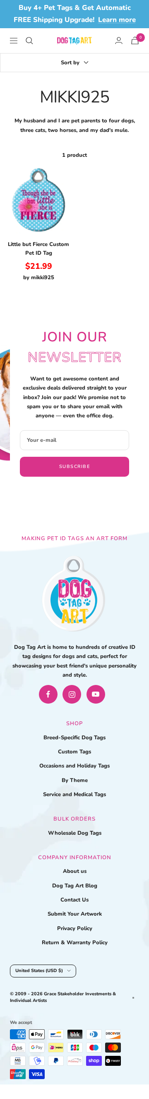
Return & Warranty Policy (75, 942)
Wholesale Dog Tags (74, 833)
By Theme (75, 780)
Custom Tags (74, 751)
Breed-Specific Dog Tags (74, 737)
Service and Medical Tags (74, 794)
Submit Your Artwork (75, 914)
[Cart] (135, 40)
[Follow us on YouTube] (96, 694)
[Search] (29, 40)
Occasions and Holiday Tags (74, 766)
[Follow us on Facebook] (48, 694)
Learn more (117, 19)
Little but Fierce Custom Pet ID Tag (38, 249)
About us (75, 871)
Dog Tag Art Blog (74, 885)
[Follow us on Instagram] (71, 694)
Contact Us (74, 900)
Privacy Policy (74, 928)
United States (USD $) (39, 970)
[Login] (119, 40)
